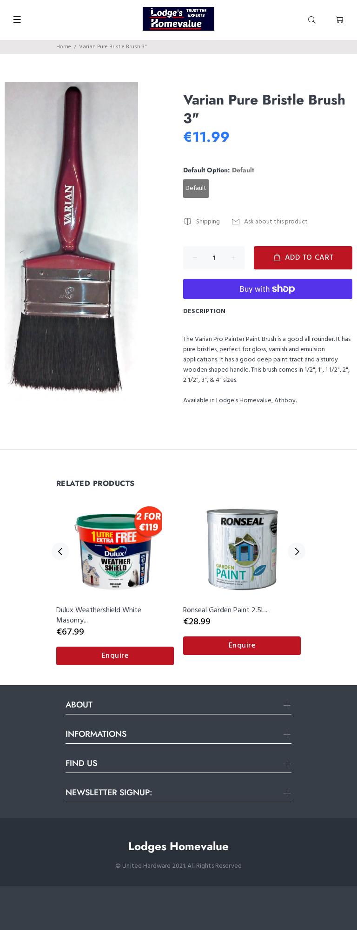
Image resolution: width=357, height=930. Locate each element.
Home (63, 47)
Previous (60, 551)
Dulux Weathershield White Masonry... (98, 615)
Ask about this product (276, 221)
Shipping (208, 221)
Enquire (115, 656)
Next (296, 551)
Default (195, 188)
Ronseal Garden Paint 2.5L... (226, 610)
